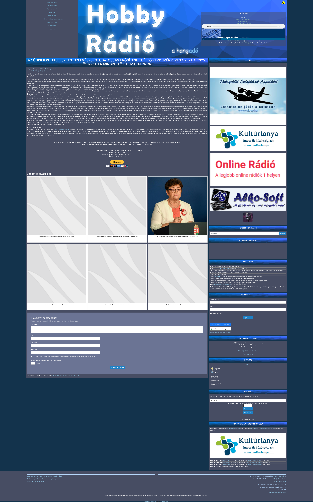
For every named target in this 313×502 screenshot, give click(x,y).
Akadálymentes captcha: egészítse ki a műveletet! (46, 360)
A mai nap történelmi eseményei (248, 351)
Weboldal (34, 350)
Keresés (282, 233)
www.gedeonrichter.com (62, 129)
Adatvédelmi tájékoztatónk (277, 492)
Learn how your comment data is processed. (65, 375)
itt (53, 124)
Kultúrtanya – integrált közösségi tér (262, 428)
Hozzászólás (35, 324)
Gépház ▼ (217, 276)
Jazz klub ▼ (217, 268)
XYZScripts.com (165, 501)
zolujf (28, 69)
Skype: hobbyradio (280, 481)
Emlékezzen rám (216, 313)
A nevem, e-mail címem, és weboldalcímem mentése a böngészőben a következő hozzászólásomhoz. (63, 357)
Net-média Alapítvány (233, 428)
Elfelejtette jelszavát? (225, 332)
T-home (227, 43)
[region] (243, 31)
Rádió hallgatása (243, 21)
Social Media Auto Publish (150, 501)
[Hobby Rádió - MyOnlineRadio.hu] (248, 217)
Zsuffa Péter (226, 268)
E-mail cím (35, 342)
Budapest (248, 364)
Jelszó (212, 306)
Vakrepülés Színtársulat (254, 460)
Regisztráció (214, 332)
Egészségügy (41, 71)
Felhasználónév (214, 299)
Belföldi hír (33, 71)
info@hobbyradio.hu (279, 479)
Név (32, 335)
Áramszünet (226, 460)
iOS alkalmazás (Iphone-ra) (235, 41)
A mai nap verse (248, 354)
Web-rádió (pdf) (246, 43)
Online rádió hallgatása (243, 19)
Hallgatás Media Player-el (243, 23)
